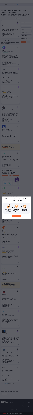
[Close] (30, 197)
